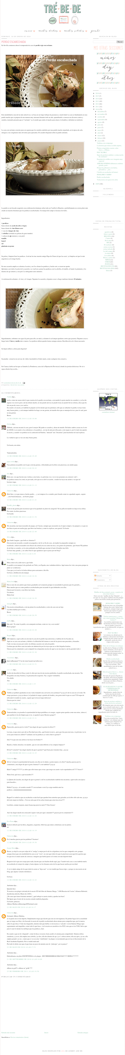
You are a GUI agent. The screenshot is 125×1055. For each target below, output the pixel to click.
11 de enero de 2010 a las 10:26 (22, 576)
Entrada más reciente (8, 1032)
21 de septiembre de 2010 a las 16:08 (24, 959)
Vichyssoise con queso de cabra (107, 180)
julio (99, 125)
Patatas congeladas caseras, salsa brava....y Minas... (107, 149)
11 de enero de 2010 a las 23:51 (22, 664)
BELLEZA (107, 236)
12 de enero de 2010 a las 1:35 (21, 684)
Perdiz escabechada (103, 177)
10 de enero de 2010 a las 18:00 (22, 418)
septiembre (101, 119)
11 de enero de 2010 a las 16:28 (22, 598)
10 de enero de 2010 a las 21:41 (22, 500)
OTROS (107, 262)
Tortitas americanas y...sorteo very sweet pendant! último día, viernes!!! (113, 618)
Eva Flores (10, 821)
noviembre (101, 114)
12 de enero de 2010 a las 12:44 (22, 816)
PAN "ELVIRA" (102, 152)
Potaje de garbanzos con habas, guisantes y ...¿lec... (107, 169)
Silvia (9, 537)
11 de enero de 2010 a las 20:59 (22, 615)
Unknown (10, 491)
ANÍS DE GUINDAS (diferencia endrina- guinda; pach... (110, 164)
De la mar (108, 240)
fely (8, 473)
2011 (97, 106)
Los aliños (107, 255)
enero (100, 141)
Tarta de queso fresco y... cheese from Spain (113, 673)
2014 (97, 99)
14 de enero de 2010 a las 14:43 (22, 880)
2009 (97, 184)
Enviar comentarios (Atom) (19, 1037)
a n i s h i (10, 670)
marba (9, 621)
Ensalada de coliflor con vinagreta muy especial (110, 160)
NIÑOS (107, 260)
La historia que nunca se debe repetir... (109, 145)
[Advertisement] (108, 311)
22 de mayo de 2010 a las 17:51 (21, 947)
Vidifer (9, 397)
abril (99, 133)
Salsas (108, 270)
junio (99, 127)
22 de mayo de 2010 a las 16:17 (21, 907)
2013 (97, 101)
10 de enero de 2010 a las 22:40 (22, 531)
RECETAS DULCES (107, 266)
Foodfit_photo (11, 505)
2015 (97, 96)
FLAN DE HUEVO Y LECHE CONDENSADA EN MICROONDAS (112, 688)
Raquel (9, 635)
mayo (99, 130)
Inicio (46, 1032)
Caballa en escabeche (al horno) (107, 172)
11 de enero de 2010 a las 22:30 (22, 652)
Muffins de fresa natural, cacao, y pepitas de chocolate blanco (108, 593)
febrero (100, 138)
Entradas (99, 576)
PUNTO (107, 264)
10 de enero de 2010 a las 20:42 (22, 468)
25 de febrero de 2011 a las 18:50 (23, 971)
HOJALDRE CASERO (104, 174)
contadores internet (108, 412)
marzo (100, 135)
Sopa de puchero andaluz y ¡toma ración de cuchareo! (110, 156)
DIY (108, 242)
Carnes (108, 238)
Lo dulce (108, 253)
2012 (97, 104)
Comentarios (100, 580)
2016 (97, 93)
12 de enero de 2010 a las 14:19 (22, 830)
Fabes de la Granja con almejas (113, 646)
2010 (97, 109)
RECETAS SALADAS (17, 385)
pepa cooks (10, 461)
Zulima (9, 424)
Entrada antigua (83, 1032)
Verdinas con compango (105, 143)
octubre (100, 117)
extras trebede (108, 249)
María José (10, 581)
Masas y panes (108, 257)
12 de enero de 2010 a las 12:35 (22, 753)
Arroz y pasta (108, 234)
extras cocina (108, 247)
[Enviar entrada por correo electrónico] (24, 382)
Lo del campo (107, 251)
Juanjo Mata (11, 848)
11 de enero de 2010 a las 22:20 (22, 630)
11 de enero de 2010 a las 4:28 (21, 554)
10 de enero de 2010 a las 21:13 (22, 485)
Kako (8, 559)
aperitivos (108, 232)
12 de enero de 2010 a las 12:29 (22, 703)
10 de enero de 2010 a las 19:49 (22, 456)
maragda (10, 604)
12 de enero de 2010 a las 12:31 (22, 718)
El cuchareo (108, 245)
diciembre (101, 111)
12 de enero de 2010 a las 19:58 (22, 842)
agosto (100, 122)
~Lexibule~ (11, 658)
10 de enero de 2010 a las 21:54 (22, 517)
